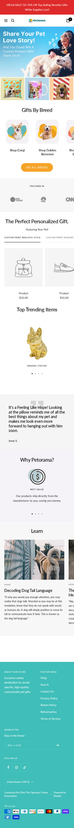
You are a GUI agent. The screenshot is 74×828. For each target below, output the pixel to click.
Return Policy (49, 705)
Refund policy (49, 711)
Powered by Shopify (60, 794)
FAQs (44, 678)
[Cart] (68, 20)
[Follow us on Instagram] (16, 767)
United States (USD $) (18, 781)
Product (23, 293)
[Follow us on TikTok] (24, 767)
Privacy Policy (49, 698)
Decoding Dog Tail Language (28, 590)
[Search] (12, 20)
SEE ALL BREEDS (37, 167)
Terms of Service (51, 718)
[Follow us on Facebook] (8, 767)
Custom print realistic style (22, 237)
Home (7, 584)
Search (45, 684)
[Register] (57, 745)
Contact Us (47, 691)
